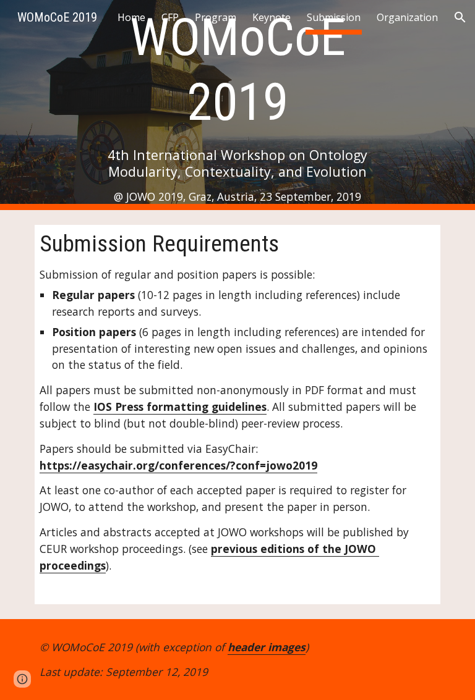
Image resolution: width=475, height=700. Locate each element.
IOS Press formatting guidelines (180, 406)
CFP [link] (170, 17)
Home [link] (131, 17)
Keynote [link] (271, 17)
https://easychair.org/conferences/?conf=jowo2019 (178, 465)
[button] (460, 17)
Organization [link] (407, 17)
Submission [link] (334, 17)
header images (267, 646)
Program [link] (215, 17)
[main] (237, 105)
